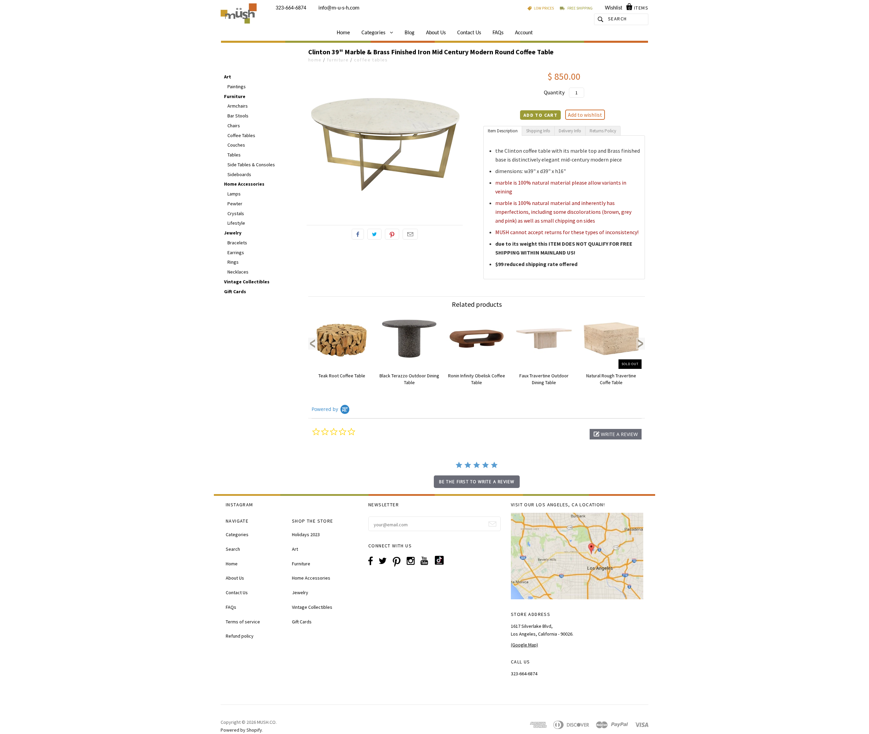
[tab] (502, 131)
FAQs (498, 33)
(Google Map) (524, 645)
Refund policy (240, 636)
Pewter (234, 204)
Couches (236, 145)
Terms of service (243, 622)
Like (358, 234)
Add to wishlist (585, 114)
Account (524, 33)
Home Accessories (244, 184)
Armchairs (237, 106)
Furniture (338, 60)
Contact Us (469, 33)
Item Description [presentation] (503, 131)
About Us (436, 33)
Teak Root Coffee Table (341, 376)
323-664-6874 (291, 8)
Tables (234, 155)
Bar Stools (237, 116)
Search (233, 549)
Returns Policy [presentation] (603, 131)
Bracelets (237, 243)
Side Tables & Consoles (251, 165)
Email (410, 234)
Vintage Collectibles (247, 282)
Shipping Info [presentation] (538, 131)
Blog (409, 33)
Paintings (236, 86)
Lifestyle (236, 223)
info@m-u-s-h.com (338, 8)
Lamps (234, 194)
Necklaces (237, 272)
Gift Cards (235, 291)
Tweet (374, 234)
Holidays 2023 (306, 534)
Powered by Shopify (241, 730)
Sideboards (239, 174)
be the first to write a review (477, 482)
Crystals (235, 213)
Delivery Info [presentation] (570, 131)
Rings (233, 262)
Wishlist (613, 8)
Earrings (235, 252)
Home (343, 33)
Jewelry (232, 233)
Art (227, 77)
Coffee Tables (371, 60)
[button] (616, 434)
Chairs (233, 126)
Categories (374, 33)
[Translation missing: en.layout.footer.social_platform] (441, 563)
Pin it (392, 234)
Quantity (554, 92)
